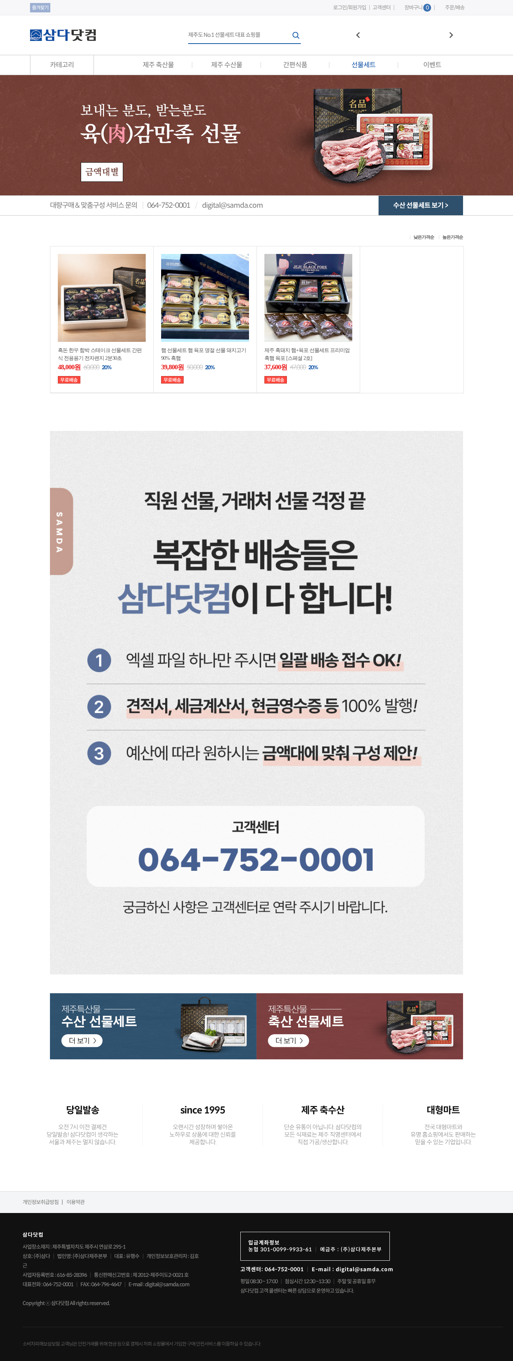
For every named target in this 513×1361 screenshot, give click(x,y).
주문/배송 (455, 8)
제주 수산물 (226, 65)
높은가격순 (452, 237)
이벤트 (432, 65)
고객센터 (382, 8)
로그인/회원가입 (349, 8)
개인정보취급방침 (41, 1202)
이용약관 (75, 1202)
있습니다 (252, 1344)
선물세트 (364, 65)
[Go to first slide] (450, 35)
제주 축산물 (158, 65)
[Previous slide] (358, 35)
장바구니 (416, 7)
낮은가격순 (423, 237)
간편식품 (295, 65)
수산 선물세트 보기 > (420, 205)
